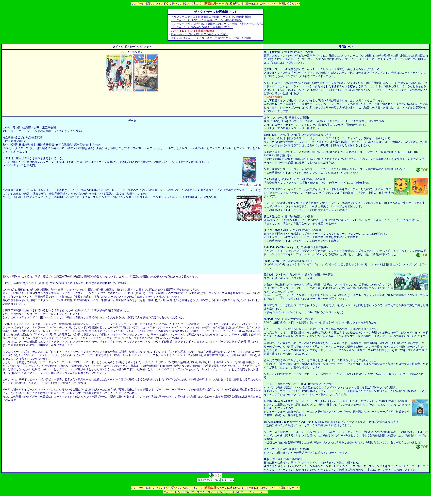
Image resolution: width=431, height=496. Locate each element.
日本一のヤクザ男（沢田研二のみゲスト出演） (199, 34)
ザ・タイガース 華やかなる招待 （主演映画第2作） (202, 27)
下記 (280, 89)
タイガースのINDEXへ (177, 492)
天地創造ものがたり (359, 391)
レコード (277, 82)
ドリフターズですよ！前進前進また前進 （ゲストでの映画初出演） (212, 16)
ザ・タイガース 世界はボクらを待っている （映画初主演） (206, 20)
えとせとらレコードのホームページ (246, 492)
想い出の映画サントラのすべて (160, 190)
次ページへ (227, 480)
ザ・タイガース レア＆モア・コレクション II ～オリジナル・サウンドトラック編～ (127, 197)
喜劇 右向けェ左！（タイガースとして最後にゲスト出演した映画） (212, 37)
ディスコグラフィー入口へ (208, 492)
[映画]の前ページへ (208, 480)
